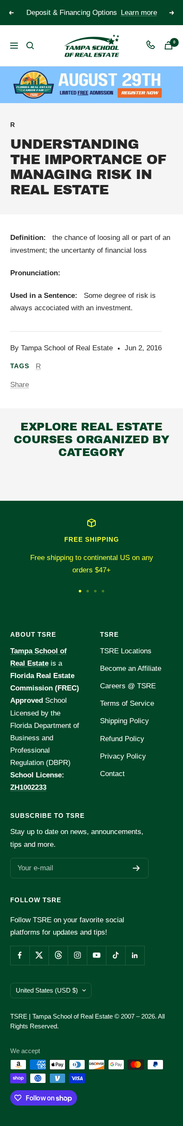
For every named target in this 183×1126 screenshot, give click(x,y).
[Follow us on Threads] (58, 955)
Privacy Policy (123, 756)
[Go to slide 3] (95, 591)
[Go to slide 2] (87, 591)
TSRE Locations (126, 651)
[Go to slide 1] (80, 591)
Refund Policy (122, 739)
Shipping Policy (124, 721)
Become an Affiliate (130, 668)
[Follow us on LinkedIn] (134, 955)
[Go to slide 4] (103, 591)
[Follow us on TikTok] (115, 955)
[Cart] (168, 45)
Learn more (139, 13)
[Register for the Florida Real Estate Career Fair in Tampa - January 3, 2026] (91, 84)
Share (19, 385)
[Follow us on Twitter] (39, 955)
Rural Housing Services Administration (67, 479)
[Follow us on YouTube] (96, 955)
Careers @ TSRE (128, 686)
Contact (112, 774)
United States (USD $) (47, 990)
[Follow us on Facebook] (19, 955)
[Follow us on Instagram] (77, 955)
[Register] (136, 868)
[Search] (30, 45)
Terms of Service (127, 703)
